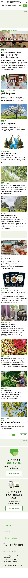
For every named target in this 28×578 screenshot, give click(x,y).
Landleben (14, 5)
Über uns (8, 525)
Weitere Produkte (11, 538)
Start (2, 5)
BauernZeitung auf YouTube (12, 551)
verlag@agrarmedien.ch (10, 561)
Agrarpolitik (8, 5)
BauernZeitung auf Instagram (7, 551)
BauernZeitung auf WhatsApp (9, 551)
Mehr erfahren (14, 473)
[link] (14, 94)
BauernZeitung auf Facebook (4, 551)
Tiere (19, 5)
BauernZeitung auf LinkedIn (15, 551)
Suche (26, 2)
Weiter (23, 434)
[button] (2, 2)
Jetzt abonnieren (14, 508)
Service (7, 532)
